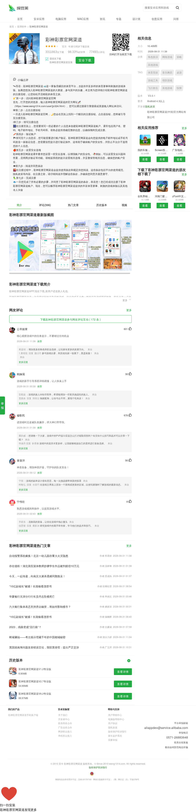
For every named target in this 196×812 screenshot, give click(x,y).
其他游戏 (153, 65)
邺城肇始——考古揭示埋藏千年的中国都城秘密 (37, 637)
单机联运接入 (65, 735)
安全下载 (84, 60)
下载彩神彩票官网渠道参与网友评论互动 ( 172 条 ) (70, 319)
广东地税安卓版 (179, 150)
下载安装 (84, 46)
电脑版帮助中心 (116, 719)
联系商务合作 (65, 723)
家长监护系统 (115, 735)
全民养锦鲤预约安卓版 (145, 196)
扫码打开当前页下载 (120, 54)
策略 (179, 57)
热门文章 (73, 205)
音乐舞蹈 (167, 72)
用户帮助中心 (115, 714)
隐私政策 (150, 106)
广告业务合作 (65, 727)
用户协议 (112, 723)
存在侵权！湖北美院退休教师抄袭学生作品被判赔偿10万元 (44, 566)
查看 (145, 159)
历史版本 (101, 205)
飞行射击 (153, 88)
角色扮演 (153, 57)
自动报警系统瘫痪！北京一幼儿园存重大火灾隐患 (38, 556)
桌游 (179, 72)
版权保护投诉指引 (117, 731)
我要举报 (112, 739)
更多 (129, 310)
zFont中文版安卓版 (179, 196)
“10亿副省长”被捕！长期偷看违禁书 (30, 586)
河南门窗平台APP (162, 196)
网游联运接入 (65, 731)
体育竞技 (153, 72)
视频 (124, 205)
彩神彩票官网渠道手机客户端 (23, 714)
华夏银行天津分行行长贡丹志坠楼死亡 (32, 596)
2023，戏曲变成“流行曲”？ (25, 627)
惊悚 (179, 88)
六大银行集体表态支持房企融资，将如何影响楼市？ (40, 606)
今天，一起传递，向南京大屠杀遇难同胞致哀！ (37, 576)
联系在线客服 (181, 742)
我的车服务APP (145, 150)
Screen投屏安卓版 (162, 150)
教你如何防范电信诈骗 (176, 747)
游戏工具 (153, 80)
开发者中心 (64, 719)
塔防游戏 (167, 80)
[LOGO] (18, 8)
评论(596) (45, 205)
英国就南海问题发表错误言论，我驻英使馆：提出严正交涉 (44, 647)
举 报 (2, 405)
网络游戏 (167, 57)
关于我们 (62, 714)
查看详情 (123, 672)
